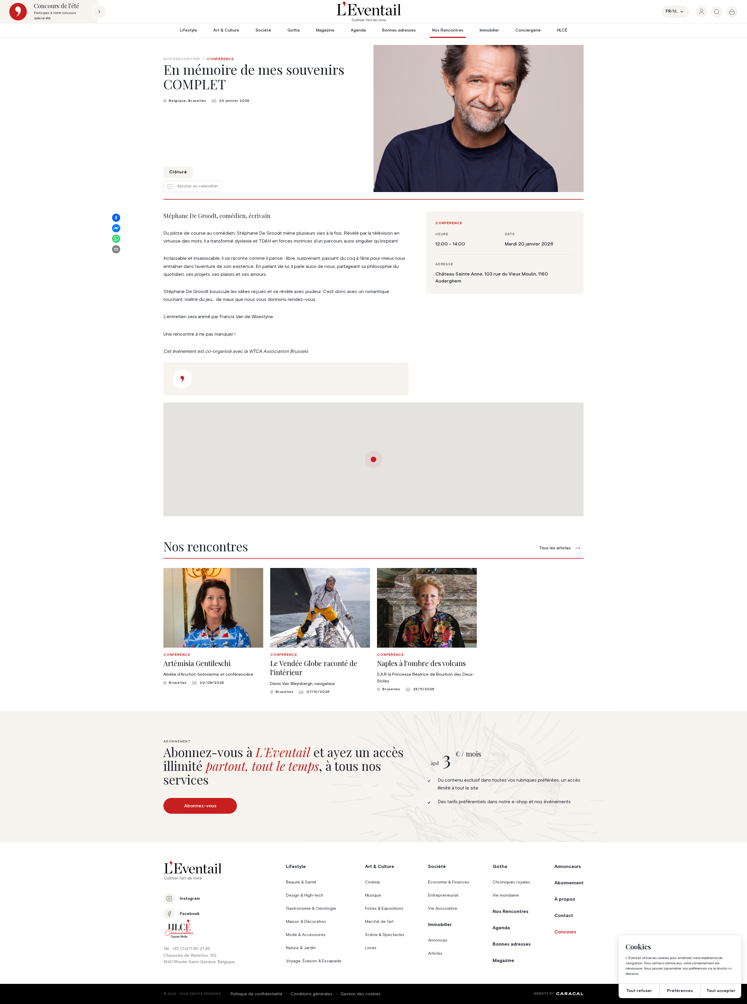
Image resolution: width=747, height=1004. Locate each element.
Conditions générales (311, 994)
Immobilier (489, 30)
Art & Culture (226, 30)
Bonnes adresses (399, 30)
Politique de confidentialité (256, 994)
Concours (565, 932)
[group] (701, 12)
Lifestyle (188, 30)
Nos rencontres (181, 59)
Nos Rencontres (447, 30)
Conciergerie (528, 30)
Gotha (293, 30)
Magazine (325, 30)
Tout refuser (639, 991)
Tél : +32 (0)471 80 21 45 (186, 949)
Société (263, 30)
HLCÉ (562, 30)
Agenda (358, 30)
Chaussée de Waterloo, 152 (190, 956)
